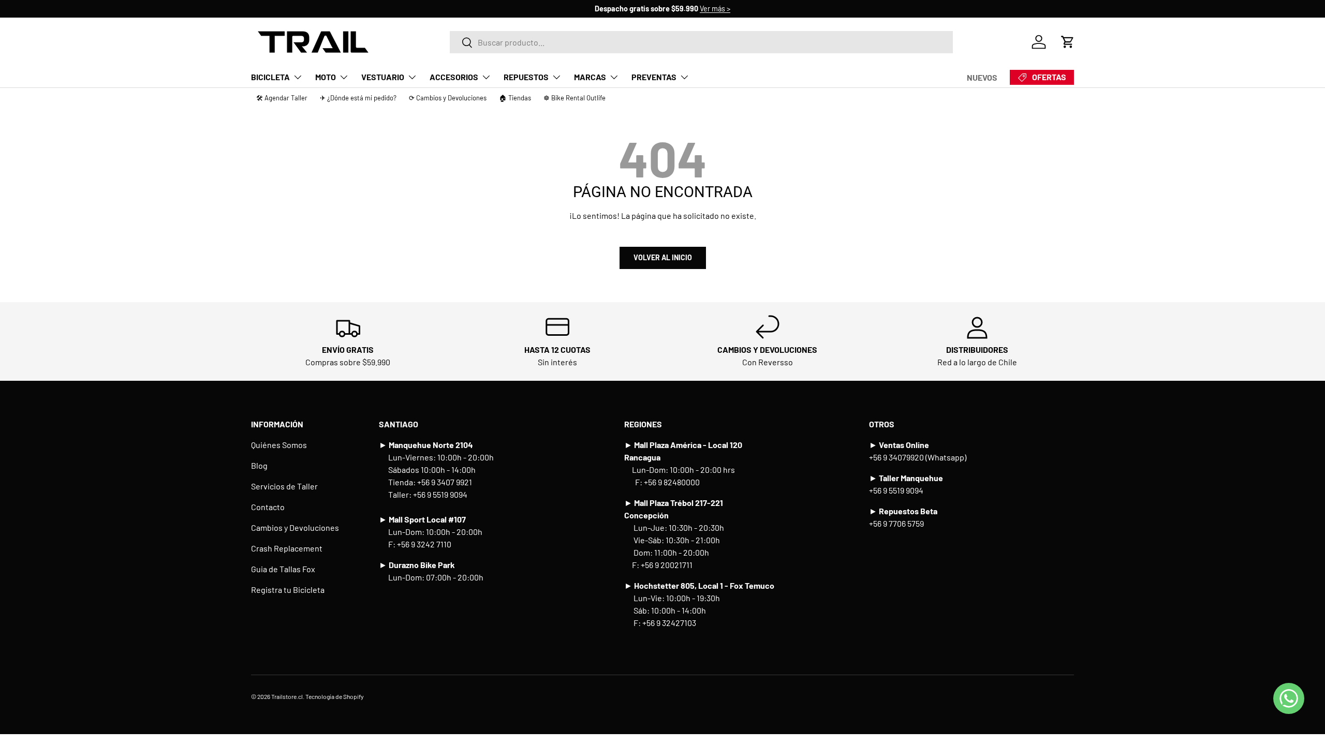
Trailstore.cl (287, 696)
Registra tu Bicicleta (288, 589)
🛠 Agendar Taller (281, 98)
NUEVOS (982, 77)
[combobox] (701, 42)
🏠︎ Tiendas (515, 98)
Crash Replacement (286, 548)
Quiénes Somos (279, 445)
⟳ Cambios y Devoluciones (448, 98)
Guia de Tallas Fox (283, 569)
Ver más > (715, 8)
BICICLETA (270, 77)
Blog (259, 465)
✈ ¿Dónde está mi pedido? (358, 98)
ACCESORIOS (454, 77)
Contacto (268, 507)
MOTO (325, 77)
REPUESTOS (526, 77)
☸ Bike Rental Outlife (574, 98)
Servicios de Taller (284, 486)
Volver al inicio (663, 257)
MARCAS (590, 77)
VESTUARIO (382, 77)
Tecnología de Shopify (334, 696)
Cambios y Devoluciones (295, 527)
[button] (1067, 42)
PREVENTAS (653, 77)
